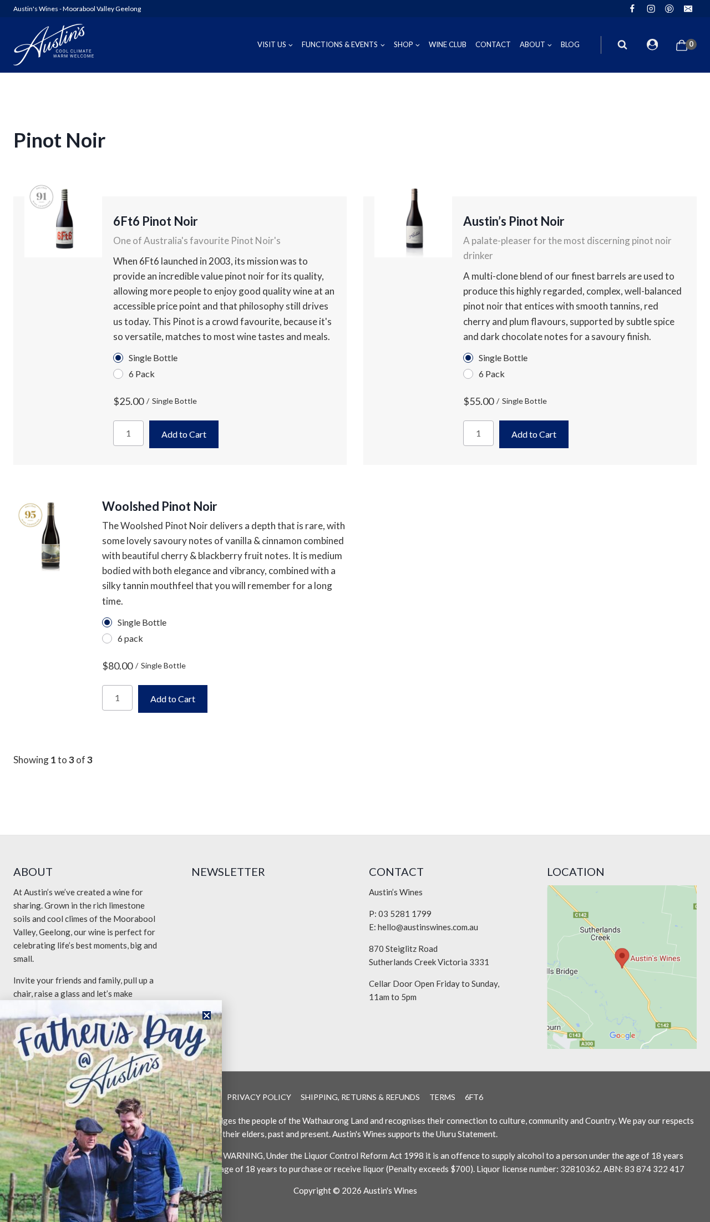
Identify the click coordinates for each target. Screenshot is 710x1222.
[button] (206, 1015)
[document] (355, 611)
